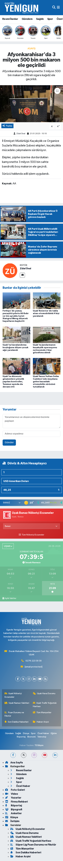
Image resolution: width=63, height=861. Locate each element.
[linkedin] (55, 755)
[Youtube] (39, 678)
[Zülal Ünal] (10, 270)
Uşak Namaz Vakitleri (19, 703)
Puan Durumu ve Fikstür (14, 714)
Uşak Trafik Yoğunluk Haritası (45, 704)
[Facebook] (17, 678)
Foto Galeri (17, 790)
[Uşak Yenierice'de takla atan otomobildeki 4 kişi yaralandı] (47, 300)
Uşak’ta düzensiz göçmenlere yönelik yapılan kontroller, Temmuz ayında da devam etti (13, 381)
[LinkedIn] (34, 678)
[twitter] (23, 755)
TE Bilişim (39, 745)
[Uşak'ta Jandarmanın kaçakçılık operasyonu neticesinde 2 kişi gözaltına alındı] (47, 334)
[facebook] (13, 755)
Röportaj (21, 737)
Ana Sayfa (16, 762)
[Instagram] (28, 678)
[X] (23, 678)
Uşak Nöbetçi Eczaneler (13, 695)
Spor (50, 19)
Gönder (9, 442)
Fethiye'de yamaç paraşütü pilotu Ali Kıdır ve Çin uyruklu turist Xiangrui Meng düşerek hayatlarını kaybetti (16, 316)
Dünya (26, 733)
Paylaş (9, 126)
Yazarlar (15, 797)
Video (14, 794)
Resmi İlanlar (10, 19)
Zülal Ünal (20, 134)
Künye (14, 817)
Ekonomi (31, 737)
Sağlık (40, 19)
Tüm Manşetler (43, 712)
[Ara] (54, 7)
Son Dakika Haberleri (18, 722)
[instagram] (34, 755)
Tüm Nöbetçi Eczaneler (33, 535)
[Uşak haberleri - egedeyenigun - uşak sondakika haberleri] (22, 8)
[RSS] (45, 678)
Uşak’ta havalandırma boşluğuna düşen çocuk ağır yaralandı (15, 347)
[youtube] (44, 755)
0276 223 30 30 (34, 661)
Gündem (27, 19)
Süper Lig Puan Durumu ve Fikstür (36, 844)
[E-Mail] (22, 275)
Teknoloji (41, 737)
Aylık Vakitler (10, 598)
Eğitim (54, 733)
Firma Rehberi (19, 801)
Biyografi (16, 809)
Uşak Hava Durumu (46, 693)
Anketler (16, 813)
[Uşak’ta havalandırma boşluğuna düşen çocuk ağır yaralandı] (16, 334)
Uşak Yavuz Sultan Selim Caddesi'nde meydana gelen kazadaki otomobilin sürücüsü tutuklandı (46, 381)
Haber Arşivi (43, 722)
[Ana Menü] (58, 7)
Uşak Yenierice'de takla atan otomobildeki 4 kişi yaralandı (46, 313)
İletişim (14, 821)
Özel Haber (43, 733)
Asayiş (31, 48)
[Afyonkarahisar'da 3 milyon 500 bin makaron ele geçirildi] (31, 103)
